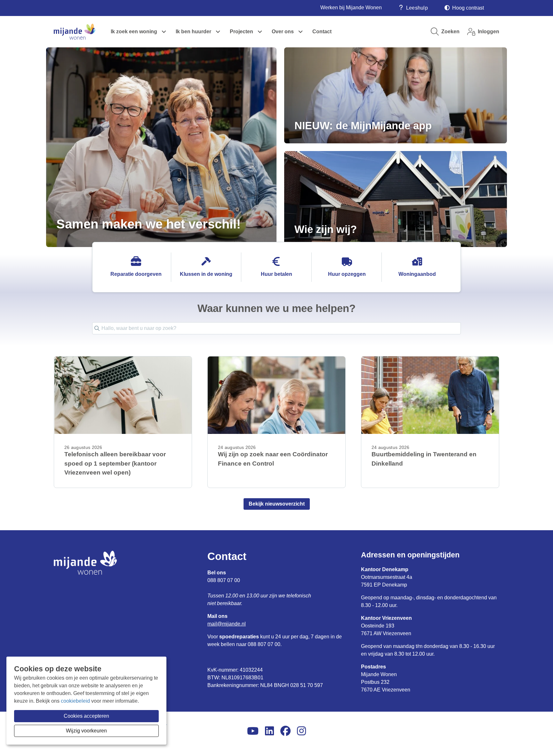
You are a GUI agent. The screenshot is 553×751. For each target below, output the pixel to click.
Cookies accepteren (86, 716)
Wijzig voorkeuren (86, 730)
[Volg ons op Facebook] (285, 731)
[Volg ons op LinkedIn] (269, 731)
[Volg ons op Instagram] (301, 731)
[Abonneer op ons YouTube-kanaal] (253, 731)
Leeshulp (417, 8)
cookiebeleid (75, 701)
